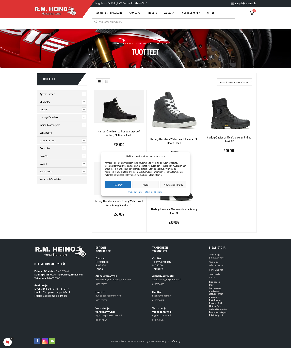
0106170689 (101, 300)
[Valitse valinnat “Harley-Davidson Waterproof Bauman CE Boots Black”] (167, 112)
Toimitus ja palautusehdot (216, 256)
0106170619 (158, 319)
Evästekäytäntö (134, 191)
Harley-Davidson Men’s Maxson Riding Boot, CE (229, 139)
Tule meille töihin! (214, 276)
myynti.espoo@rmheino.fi (103, 315)
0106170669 (101, 284)
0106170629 (158, 300)
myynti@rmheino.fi (160, 315)
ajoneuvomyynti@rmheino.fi (160, 279)
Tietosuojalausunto (152, 191)
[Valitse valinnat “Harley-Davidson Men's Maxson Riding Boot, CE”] (223, 112)
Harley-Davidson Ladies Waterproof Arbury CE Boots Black (119, 133)
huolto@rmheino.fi (160, 295)
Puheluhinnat (216, 269)
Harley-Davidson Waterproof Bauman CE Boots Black (174, 141)
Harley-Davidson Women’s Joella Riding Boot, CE (174, 211)
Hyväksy (118, 184)
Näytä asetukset (173, 184)
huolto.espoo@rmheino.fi (103, 295)
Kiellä (145, 184)
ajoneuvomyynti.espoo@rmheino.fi (103, 279)
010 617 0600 (62, 271)
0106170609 (158, 284)
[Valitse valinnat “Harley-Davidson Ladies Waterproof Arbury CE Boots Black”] (112, 109)
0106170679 (101, 319)
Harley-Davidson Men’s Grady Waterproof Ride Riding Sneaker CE (118, 203)
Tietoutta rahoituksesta (216, 264)
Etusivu (120, 43)
